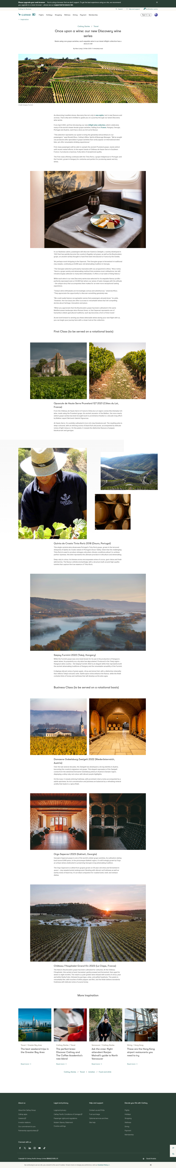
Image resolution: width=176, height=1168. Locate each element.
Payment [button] (83, 15)
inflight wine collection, (97, 125)
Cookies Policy (103, 1165)
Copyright (21, 1158)
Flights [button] (41, 15)
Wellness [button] (67, 15)
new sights (100, 115)
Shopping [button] (58, 15)
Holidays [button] (49, 15)
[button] (151, 1165)
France (103, 127)
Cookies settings (60, 1126)
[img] (157, 2)
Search (120, 9)
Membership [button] (93, 15)
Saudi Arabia (151, 1158)
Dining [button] (75, 15)
